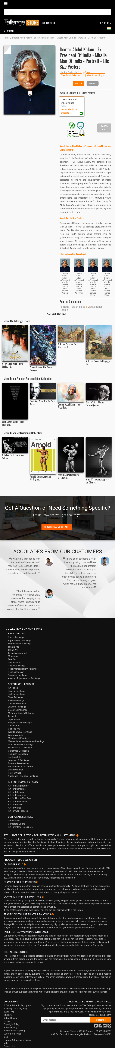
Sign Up (51, 23)
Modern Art (13, 656)
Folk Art (12, 659)
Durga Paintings (15, 769)
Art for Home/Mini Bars (19, 798)
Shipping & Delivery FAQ (15, 1008)
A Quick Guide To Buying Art (17, 1005)
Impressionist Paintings (19, 643)
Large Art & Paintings (18, 760)
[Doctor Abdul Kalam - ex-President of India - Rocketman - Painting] (71, 392)
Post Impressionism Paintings (23, 668)
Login (44, 23)
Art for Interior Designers (20, 827)
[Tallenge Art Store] (22, 23)
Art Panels (13, 688)
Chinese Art (14, 728)
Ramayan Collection (18, 754)
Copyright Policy (11, 1024)
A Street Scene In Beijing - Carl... (98, 363)
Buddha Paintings (16, 694)
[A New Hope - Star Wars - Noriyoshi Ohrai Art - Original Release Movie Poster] (43, 345)
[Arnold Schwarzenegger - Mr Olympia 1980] (71, 454)
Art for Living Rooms (18, 785)
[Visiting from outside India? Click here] (77, 835)
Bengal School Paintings (20, 722)
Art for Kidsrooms (17, 795)
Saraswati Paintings (17, 710)
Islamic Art (13, 646)
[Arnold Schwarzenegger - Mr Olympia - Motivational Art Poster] (43, 455)
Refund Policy (10, 1018)
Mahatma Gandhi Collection (21, 713)
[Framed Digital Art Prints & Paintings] (53, 914)
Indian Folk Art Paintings (20, 747)
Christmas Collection (18, 750)
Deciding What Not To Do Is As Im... (42, 403)
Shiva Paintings (15, 697)
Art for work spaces (18, 811)
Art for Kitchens (16, 792)
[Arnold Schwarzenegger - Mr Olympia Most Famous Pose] (99, 457)
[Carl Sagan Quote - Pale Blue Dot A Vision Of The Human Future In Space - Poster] (15, 401)
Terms (7, 1021)
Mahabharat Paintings (18, 738)
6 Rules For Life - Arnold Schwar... (13, 457)
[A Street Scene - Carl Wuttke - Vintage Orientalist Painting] (71, 333)
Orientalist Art (15, 662)
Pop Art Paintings (16, 665)
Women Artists (15, 735)
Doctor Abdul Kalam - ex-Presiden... (69, 406)
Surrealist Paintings (17, 675)
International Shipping (14, 1030)
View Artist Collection (70, 75)
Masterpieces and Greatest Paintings (26, 741)
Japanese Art (14, 719)
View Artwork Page (95, 75)
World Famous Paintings (20, 732)
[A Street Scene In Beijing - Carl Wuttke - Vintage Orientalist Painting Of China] (99, 342)
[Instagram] (105, 1026)
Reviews (8, 1015)
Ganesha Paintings (17, 703)
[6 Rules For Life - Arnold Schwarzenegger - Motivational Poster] (15, 445)
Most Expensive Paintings (20, 744)
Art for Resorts (15, 804)
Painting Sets (14, 757)
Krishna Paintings (16, 691)
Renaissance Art (16, 672)
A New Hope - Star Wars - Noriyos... (41, 369)
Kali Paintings (14, 773)
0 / (104, 23)
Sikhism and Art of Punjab (21, 766)
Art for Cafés (14, 807)
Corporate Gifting (16, 823)
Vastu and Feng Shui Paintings (23, 776)
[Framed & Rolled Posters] (37, 882)
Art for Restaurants (17, 801)
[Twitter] (96, 1026)
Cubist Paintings (16, 637)
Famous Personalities (73, 306)
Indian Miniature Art (17, 653)
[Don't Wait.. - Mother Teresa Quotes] (99, 391)
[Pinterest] (109, 1026)
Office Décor (14, 820)
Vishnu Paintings (16, 700)
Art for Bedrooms (17, 789)
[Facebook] (100, 1026)
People (64, 309)
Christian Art (14, 725)
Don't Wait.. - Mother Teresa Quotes (95, 404)
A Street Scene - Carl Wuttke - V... (67, 346)
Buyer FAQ (9, 1011)
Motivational (94, 306)
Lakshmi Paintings (17, 706)
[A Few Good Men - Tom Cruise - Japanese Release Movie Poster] (15, 343)
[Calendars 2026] (25, 864)
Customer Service (12, 1033)
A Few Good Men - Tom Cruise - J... (12, 365)
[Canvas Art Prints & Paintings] (43, 896)
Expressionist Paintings (19, 640)
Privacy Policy (10, 1027)
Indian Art (13, 650)
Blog (6, 1037)
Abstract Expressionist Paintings (24, 678)
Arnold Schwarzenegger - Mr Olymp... (41, 478)
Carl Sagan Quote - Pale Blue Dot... (13, 423)
